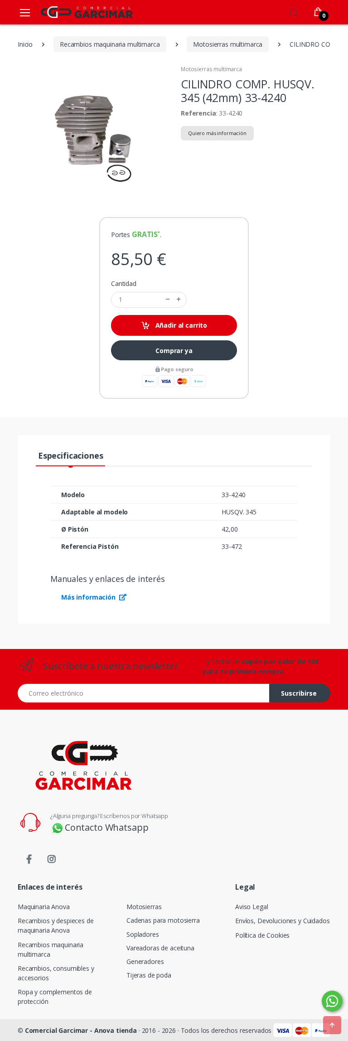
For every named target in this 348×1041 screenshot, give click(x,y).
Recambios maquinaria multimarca (50, 949)
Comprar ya (174, 350)
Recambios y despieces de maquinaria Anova (56, 925)
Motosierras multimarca (211, 69)
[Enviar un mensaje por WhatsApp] (332, 1001)
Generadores (145, 961)
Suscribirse (299, 693)
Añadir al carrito (180, 325)
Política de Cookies (262, 935)
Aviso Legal (251, 906)
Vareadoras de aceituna (160, 948)
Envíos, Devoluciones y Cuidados (282, 920)
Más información (89, 597)
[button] (294, 11)
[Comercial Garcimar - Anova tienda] (73, 12)
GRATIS (145, 234)
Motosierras (143, 906)
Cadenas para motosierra (163, 920)
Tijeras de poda (148, 975)
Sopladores (142, 934)
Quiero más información (217, 133)
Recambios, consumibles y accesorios (56, 973)
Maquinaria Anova (44, 906)
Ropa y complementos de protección (55, 997)
